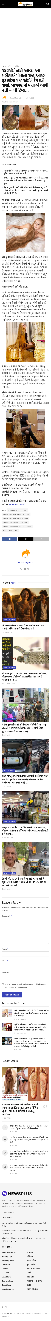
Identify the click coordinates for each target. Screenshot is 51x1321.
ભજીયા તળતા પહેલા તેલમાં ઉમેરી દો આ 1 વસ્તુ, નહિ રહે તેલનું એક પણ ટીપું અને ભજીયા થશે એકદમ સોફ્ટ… (29, 1127)
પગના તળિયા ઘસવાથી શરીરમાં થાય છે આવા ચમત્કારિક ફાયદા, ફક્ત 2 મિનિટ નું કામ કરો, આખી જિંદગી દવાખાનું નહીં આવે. (20, 1109)
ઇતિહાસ (30, 1256)
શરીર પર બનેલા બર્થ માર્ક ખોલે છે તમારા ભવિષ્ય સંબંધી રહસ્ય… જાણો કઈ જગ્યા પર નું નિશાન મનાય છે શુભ (31, 1013)
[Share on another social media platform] (41, 539)
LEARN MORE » (8, 1212)
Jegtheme (5, 1316)
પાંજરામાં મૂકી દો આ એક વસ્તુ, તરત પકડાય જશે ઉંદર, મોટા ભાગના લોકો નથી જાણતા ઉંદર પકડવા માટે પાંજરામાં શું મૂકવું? (26, 180)
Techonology (9, 770)
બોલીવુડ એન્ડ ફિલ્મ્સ (34, 1280)
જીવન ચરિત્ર (31, 1260)
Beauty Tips (7, 1256)
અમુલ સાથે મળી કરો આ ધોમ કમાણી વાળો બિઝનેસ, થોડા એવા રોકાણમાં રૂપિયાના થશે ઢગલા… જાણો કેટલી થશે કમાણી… (25, 831)
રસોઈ (29, 1285)
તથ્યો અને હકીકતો (13, 66)
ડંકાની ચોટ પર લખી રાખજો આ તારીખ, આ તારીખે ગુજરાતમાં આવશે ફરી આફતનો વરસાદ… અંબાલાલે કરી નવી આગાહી (24, 882)
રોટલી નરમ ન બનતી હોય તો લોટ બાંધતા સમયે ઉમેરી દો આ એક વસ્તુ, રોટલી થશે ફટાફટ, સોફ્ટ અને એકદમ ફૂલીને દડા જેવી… (29, 1140)
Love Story (6, 1276)
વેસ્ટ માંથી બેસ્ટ (32, 1289)
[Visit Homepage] (25, 4)
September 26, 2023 (9, 684)
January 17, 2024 (8, 838)
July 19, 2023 (6, 735)
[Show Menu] (3, 4)
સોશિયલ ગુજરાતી (17, 504)
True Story (6, 1285)
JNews (9, 1313)
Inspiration (7, 1272)
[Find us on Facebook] (2, 1307)
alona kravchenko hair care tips (16, 514)
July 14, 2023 (7, 786)
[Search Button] (47, 4)
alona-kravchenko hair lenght (15, 522)
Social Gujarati (15, 98)
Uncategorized (8, 1289)
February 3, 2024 (8, 632)
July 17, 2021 (30, 98)
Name (5, 948)
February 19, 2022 (21, 1033)
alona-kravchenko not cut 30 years (17, 526)
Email (5, 960)
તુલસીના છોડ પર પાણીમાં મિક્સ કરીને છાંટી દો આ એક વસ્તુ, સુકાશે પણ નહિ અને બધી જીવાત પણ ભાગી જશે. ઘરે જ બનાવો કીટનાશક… (29, 1154)
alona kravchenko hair (17, 510)
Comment (7, 915)
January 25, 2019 (21, 1019)
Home (4, 66)
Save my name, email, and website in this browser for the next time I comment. (25, 985)
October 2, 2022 (20, 1050)
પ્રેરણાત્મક (30, 1276)
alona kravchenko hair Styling (15, 518)
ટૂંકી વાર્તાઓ (31, 1264)
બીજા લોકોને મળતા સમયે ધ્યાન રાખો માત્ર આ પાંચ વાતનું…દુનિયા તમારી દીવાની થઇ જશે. (26, 172)
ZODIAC (30, 1252)
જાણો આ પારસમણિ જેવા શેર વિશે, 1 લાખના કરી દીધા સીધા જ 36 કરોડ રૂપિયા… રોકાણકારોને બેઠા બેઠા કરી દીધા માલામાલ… (29, 1168)
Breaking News (8, 1260)
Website (5, 972)
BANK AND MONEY (9, 1252)
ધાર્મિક (29, 1272)
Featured (6, 1264)
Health (5, 1268)
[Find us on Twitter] (6, 1307)
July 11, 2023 (6, 889)
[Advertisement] (25, 34)
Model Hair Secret (10, 530)
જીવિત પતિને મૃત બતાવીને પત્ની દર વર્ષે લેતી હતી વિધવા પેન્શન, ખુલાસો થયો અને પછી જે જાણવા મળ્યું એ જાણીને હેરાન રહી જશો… (30, 1027)
